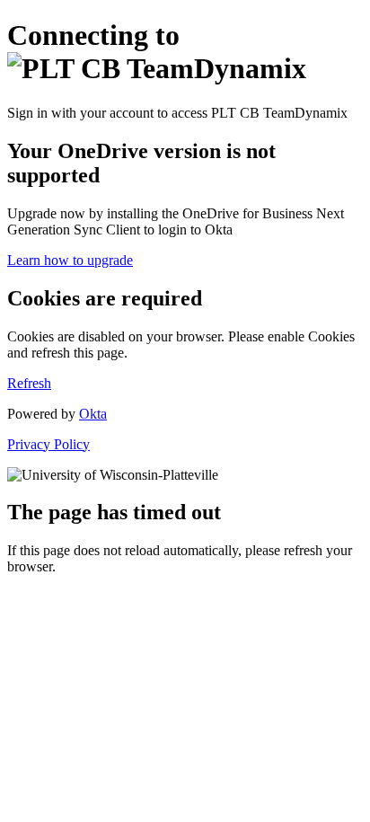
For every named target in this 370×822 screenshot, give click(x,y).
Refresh (29, 383)
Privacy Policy (48, 444)
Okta (93, 413)
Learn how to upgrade (70, 260)
